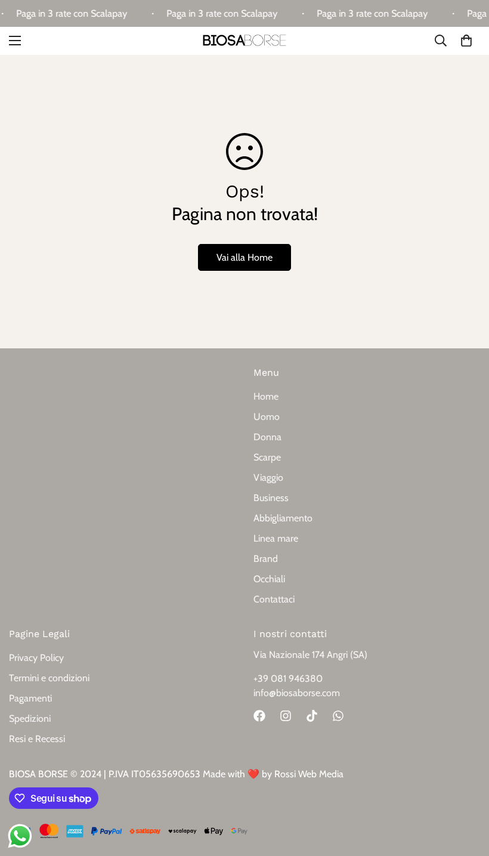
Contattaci (274, 599)
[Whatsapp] (338, 716)
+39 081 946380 (288, 678)
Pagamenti (30, 698)
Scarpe (267, 457)
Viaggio (268, 477)
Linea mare (275, 538)
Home (265, 396)
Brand (265, 558)
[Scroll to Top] (465, 791)
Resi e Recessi (37, 738)
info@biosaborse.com (296, 693)
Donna (267, 437)
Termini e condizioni (49, 678)
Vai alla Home (244, 257)
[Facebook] (259, 716)
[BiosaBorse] (244, 41)
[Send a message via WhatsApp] (20, 836)
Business (271, 497)
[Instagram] (286, 716)
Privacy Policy (36, 657)
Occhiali (269, 579)
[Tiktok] (312, 716)
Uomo (266, 416)
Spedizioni (30, 718)
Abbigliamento (282, 518)
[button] (466, 41)
